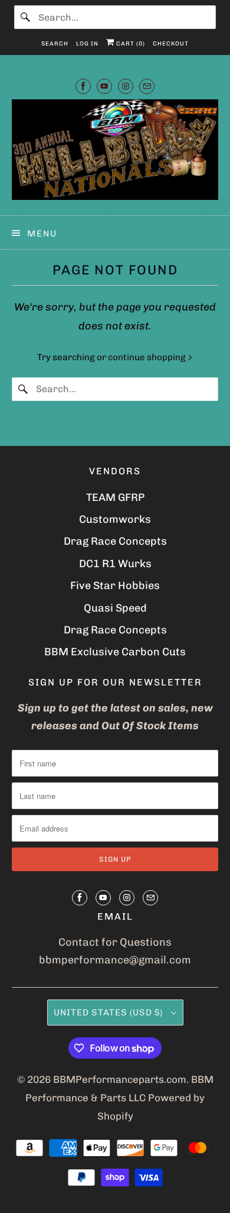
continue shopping (148, 357)
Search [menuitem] (54, 43)
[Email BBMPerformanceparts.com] (147, 86)
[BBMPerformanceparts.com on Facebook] (83, 86)
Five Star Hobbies (115, 585)
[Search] (26, 17)
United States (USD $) (109, 1012)
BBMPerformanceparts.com (119, 1079)
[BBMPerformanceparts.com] (115, 152)
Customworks (115, 519)
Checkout (171, 43)
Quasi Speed (115, 607)
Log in (87, 43)
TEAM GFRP (115, 497)
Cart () (129, 43)
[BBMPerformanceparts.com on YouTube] (104, 86)
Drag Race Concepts (115, 541)
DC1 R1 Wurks (115, 563)
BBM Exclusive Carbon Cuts (115, 651)
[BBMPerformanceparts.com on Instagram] (125, 86)
